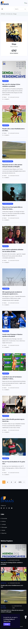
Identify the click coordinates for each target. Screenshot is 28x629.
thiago (4, 97)
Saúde (3, 530)
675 (20, 482)
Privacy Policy (9, 619)
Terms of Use (6, 621)
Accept (6, 624)
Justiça (4, 524)
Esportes (4, 533)
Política (4, 521)
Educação (4, 527)
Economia (4, 518)
